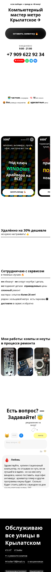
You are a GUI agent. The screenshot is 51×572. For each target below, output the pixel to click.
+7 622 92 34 (25, 54)
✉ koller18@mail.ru (15, 561)
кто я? (8, 550)
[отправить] (21, 435)
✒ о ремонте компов (16, 555)
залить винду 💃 (18, 192)
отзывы (18, 550)
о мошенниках (35, 561)
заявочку (24, 33)
